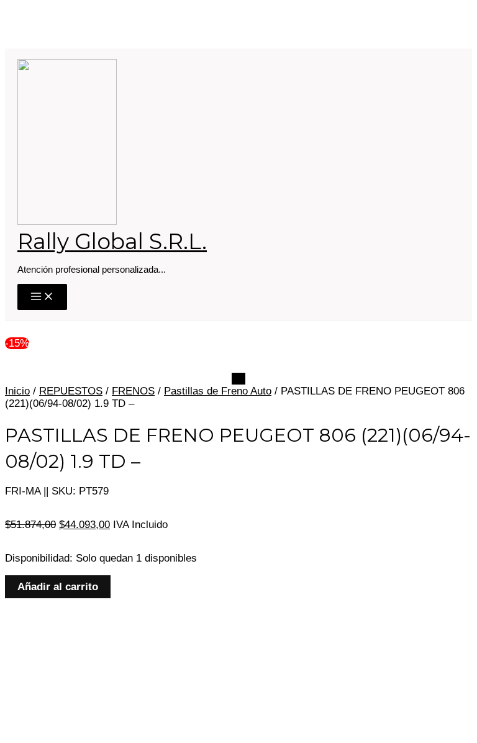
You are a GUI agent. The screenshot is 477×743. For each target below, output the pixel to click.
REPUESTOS (70, 391)
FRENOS (133, 391)
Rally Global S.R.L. (112, 241)
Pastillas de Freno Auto (217, 391)
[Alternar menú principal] (42, 297)
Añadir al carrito (57, 587)
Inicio (17, 391)
